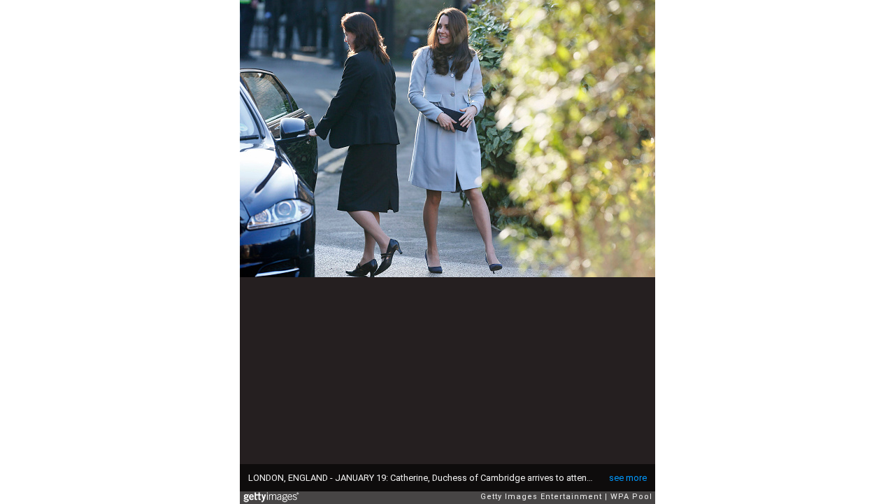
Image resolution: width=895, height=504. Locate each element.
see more (628, 477)
